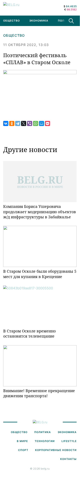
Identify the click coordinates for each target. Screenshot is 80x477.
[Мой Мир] (41, 123)
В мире (22, 441)
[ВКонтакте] (5, 123)
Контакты (68, 459)
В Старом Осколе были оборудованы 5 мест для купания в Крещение (39, 274)
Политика (66, 20)
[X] (23, 123)
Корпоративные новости (56, 450)
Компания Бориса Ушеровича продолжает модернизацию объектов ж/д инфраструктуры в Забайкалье (39, 211)
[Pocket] (47, 123)
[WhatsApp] (35, 123)
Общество (14, 35)
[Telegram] (17, 123)
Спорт (23, 450)
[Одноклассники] (11, 123)
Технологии (45, 441)
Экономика (38, 20)
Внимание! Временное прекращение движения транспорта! (39, 393)
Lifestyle (69, 441)
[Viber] (29, 123)
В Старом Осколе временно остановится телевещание (29, 333)
